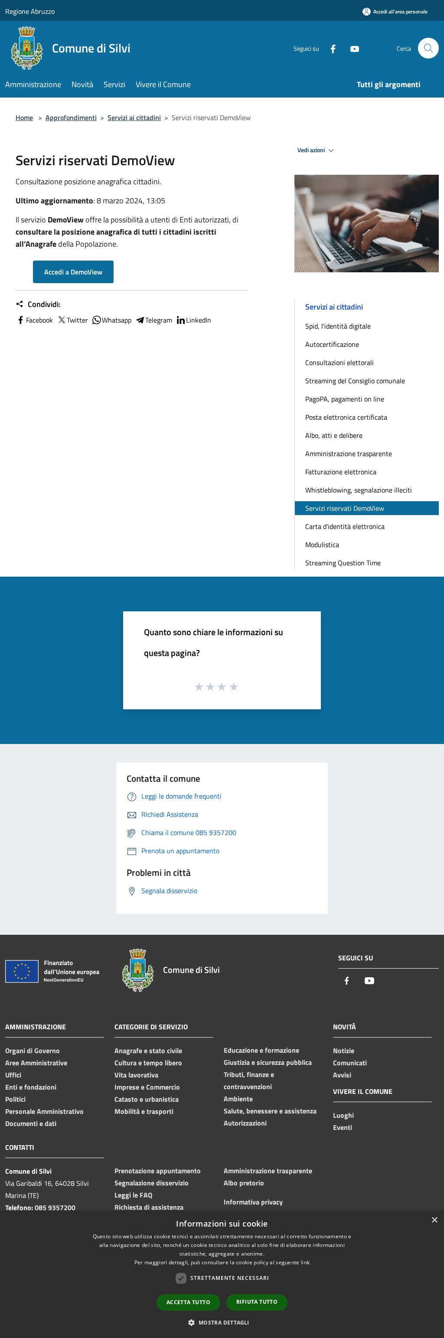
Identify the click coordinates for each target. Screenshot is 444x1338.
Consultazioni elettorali (339, 362)
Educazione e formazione (261, 1050)
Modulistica (322, 544)
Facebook (39, 320)
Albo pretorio (244, 1183)
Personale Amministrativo (44, 1111)
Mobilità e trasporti (143, 1111)
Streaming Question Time (343, 563)
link (305, 1262)
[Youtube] (351, 48)
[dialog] (222, 1274)
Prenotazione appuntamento (157, 1170)
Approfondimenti (71, 117)
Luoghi (343, 1115)
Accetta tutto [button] (188, 1302)
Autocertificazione (332, 344)
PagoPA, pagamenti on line (344, 399)
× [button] (434, 1220)
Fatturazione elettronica (340, 472)
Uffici (13, 1075)
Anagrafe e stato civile (148, 1050)
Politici (15, 1099)
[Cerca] (428, 48)
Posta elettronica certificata (346, 417)
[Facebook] (329, 48)
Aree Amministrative (36, 1062)
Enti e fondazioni (30, 1087)
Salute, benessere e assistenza (270, 1111)
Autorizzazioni (245, 1123)
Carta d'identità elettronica (345, 526)
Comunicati (350, 1062)
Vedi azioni (311, 150)
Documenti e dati (30, 1123)
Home (24, 117)
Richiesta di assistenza (148, 1207)
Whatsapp (116, 320)
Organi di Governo (32, 1050)
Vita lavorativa (136, 1075)
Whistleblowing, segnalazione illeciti (358, 490)
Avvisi (342, 1075)
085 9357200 (55, 1207)
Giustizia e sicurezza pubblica (268, 1062)
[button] (222, 1322)
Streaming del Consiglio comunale (355, 380)
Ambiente (238, 1098)
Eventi (342, 1127)
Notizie (343, 1050)
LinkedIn (198, 320)
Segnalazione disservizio (151, 1183)
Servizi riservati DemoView (344, 508)
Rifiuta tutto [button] (257, 1301)
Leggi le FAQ (133, 1195)
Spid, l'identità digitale (338, 326)
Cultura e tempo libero (148, 1062)
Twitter (77, 320)
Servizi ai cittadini (134, 117)
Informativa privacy (253, 1202)
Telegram (158, 320)
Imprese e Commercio (147, 1087)
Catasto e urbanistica (146, 1099)
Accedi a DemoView (73, 272)
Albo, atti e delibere (333, 435)
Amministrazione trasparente (348, 453)
